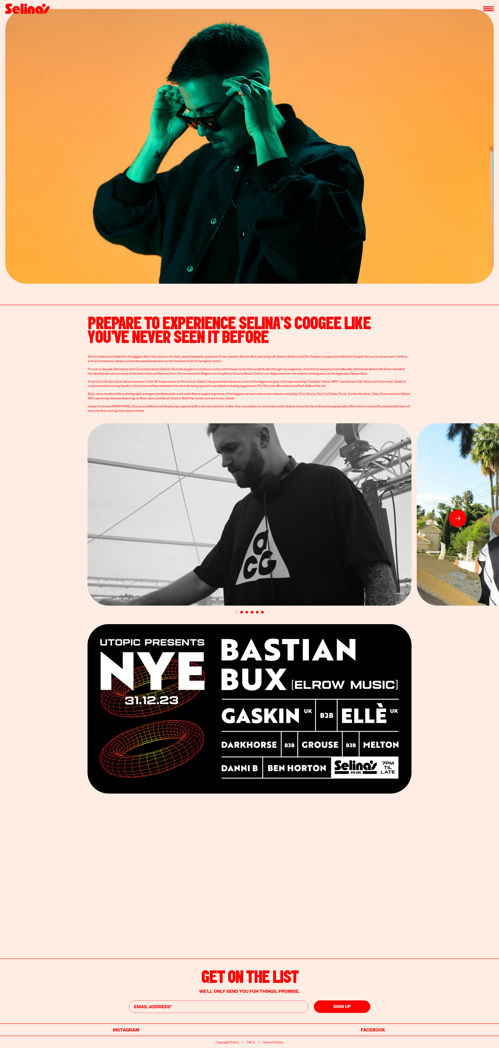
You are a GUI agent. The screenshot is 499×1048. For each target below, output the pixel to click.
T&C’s (251, 1042)
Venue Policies (273, 1042)
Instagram (126, 1029)
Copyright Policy (227, 1042)
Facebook (373, 1029)
